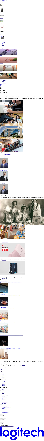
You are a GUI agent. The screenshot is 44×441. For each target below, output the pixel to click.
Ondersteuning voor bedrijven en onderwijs (6, 407)
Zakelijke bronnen (3, 399)
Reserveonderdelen (3, 408)
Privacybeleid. (23, 365)
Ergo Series (3, 389)
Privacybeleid (6, 426)
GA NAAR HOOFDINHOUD (3, 0)
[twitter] (1, 369)
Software (1, 84)
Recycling (3, 377)
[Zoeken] (0, 86)
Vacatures (3, 374)
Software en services (4, 397)
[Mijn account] (0, 87)
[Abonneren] (6, 364)
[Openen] (1, 88)
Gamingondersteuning (4, 406)
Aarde (1, 85)
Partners (2, 398)
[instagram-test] (0, 369)
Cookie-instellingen (10, 426)
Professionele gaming (4, 392)
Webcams (3, 382)
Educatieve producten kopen (4, 402)
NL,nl (1, 4)
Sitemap (13, 426)
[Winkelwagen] (0, 88)
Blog (2, 375)
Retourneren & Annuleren (4, 409)
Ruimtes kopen (3, 396)
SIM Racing (3, 393)
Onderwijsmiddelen (4, 403)
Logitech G (3, 1)
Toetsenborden (3, 381)
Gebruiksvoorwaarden (2, 426)
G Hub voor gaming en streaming (5, 412)
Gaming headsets (3, 385)
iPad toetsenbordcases (4, 383)
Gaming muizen (3, 384)
